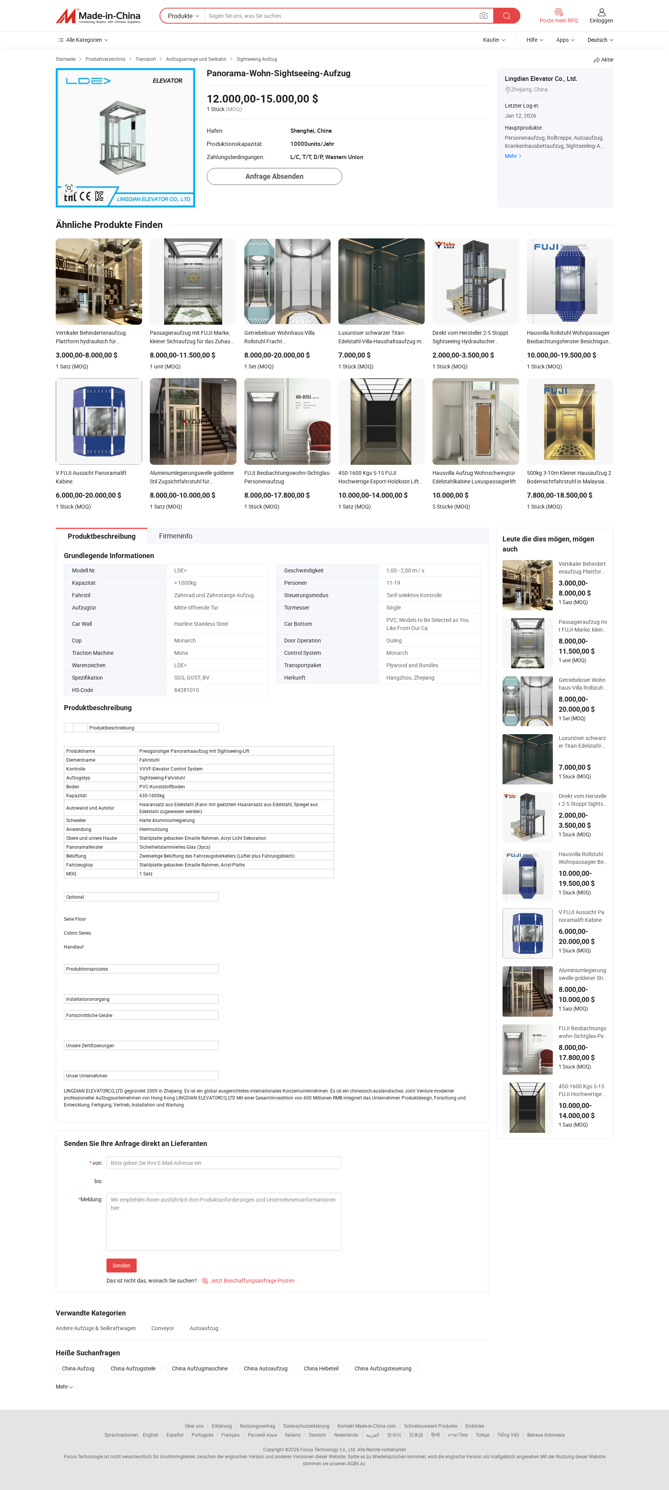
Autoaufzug (204, 1328)
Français (230, 1435)
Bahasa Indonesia (546, 1435)
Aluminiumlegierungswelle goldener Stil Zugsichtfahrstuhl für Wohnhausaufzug (582, 974)
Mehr (511, 155)
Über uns (194, 1426)
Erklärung (222, 1426)
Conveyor (162, 1328)
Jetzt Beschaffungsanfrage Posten (248, 1280)
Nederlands (346, 1435)
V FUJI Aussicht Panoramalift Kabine (581, 915)
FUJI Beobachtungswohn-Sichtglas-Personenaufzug (582, 1032)
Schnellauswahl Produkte (430, 1426)
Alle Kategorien (84, 39)
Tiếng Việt (508, 1435)
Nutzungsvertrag (257, 1426)
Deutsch (317, 1435)
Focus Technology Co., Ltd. (328, 1449)
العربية (372, 1435)
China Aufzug (78, 1368)
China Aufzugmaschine (200, 1368)
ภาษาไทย (458, 1435)
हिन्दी (435, 1435)
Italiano (293, 1435)
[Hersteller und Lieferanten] (98, 16)
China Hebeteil (321, 1368)
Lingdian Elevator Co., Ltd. (541, 78)
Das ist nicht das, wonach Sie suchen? (151, 1280)
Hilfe (532, 39)
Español (175, 1435)
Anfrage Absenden (274, 176)
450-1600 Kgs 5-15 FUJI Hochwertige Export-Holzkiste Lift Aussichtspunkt (582, 1090)
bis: (98, 1181)
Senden (121, 1265)
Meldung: (90, 1199)
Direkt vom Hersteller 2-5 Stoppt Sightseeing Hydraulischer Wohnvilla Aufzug (582, 800)
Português (202, 1435)
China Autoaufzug (266, 1368)
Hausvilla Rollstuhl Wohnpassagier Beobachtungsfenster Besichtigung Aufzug (583, 858)
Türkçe (482, 1435)
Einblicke (474, 1426)
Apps (562, 39)
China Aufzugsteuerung (383, 1368)
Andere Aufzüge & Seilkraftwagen (96, 1328)
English (150, 1435)
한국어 (394, 1435)
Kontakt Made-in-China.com (367, 1426)
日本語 (416, 1435)
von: (96, 1162)
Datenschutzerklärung (306, 1426)
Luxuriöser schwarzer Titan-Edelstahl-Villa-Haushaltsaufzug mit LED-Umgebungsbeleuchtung (583, 742)
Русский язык (262, 1435)
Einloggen (601, 20)
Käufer (491, 39)
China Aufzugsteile (133, 1368)
